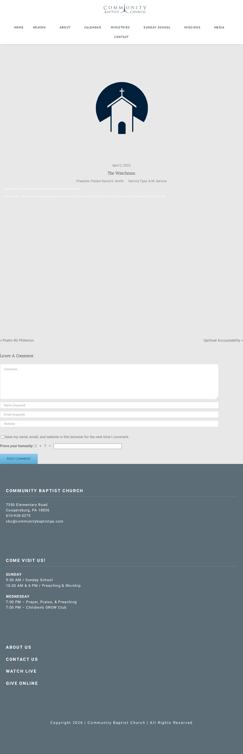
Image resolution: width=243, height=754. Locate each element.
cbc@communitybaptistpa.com (35, 521)
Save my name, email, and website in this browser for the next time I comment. (67, 436)
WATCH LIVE (21, 671)
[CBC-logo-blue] (125, 5)
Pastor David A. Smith (107, 181)
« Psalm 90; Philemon (17, 340)
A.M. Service (157, 181)
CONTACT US (22, 659)
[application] (121, 255)
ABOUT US (18, 647)
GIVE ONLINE (22, 683)
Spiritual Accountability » (223, 340)
